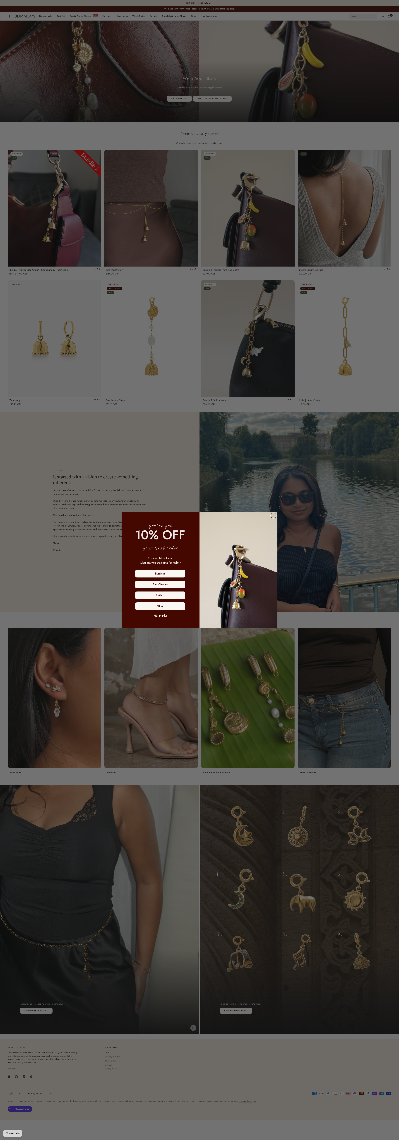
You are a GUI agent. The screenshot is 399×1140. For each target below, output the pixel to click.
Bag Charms (160, 584)
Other (160, 606)
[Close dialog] (273, 515)
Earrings (160, 574)
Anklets (160, 595)
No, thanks (160, 616)
